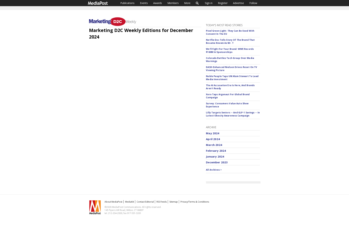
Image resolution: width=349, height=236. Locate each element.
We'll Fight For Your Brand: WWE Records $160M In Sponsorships (230, 50)
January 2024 (215, 156)
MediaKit (129, 201)
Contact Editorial (145, 201)
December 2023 (217, 162)
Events (144, 3)
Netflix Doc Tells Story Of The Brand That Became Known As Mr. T (230, 41)
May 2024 (212, 133)
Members (173, 3)
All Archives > (214, 169)
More (187, 3)
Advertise (238, 3)
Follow (253, 3)
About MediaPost (113, 201)
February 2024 (216, 150)
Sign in (208, 3)
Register (223, 3)
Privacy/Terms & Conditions (194, 201)
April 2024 (213, 139)
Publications (127, 3)
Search (197, 3)
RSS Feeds (162, 201)
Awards (157, 3)
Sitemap (173, 201)
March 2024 (214, 145)
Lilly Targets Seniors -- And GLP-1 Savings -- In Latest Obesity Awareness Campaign (233, 114)
